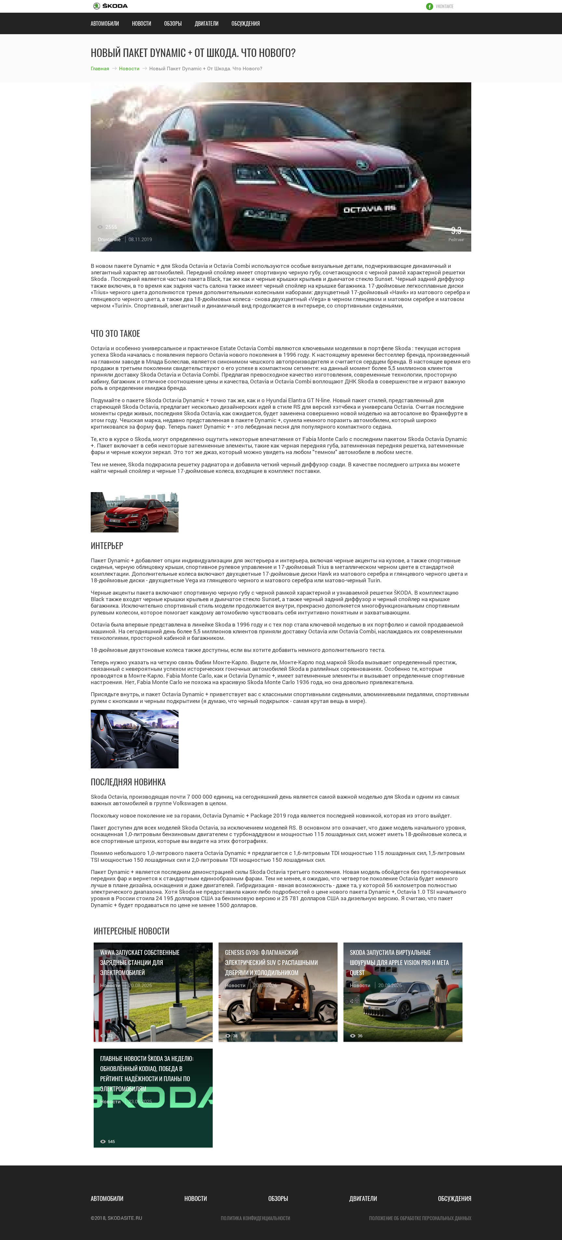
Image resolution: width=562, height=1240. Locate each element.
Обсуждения (246, 23)
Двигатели (207, 23)
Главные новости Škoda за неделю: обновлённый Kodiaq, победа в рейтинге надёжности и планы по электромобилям (147, 1073)
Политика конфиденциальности (255, 1217)
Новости (141, 23)
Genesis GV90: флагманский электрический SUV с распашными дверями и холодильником (271, 962)
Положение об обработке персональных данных (420, 1217)
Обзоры (173, 23)
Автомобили (105, 23)
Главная (100, 68)
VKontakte (444, 6)
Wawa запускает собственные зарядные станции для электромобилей (140, 962)
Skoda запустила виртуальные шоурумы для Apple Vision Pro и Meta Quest (399, 962)
